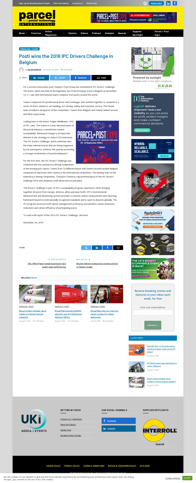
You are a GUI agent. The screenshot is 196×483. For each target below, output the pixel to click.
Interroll (160, 444)
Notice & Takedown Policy (122, 466)
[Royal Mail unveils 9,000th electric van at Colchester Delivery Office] (71, 294)
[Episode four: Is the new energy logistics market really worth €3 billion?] (136, 349)
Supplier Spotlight (138, 33)
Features (36, 33)
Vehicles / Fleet (29, 49)
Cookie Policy (53, 466)
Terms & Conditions (93, 466)
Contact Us (77, 3)
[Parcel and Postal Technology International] (37, 18)
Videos (84, 33)
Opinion (72, 33)
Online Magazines (51, 33)
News (22, 33)
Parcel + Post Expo (162, 33)
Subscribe (156, 3)
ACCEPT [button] (187, 478)
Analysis (109, 33)
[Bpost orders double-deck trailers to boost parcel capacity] (35, 294)
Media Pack (91, 3)
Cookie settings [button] (172, 478)
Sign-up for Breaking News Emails (34, 3)
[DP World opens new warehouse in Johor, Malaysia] (136, 366)
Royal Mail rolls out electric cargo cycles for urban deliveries (104, 313)
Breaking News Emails (70, 435)
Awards (122, 33)
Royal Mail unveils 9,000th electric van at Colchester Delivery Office (68, 313)
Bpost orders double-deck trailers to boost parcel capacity (32, 313)
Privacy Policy (72, 466)
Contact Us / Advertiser (71, 419)
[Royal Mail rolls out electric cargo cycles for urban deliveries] (107, 294)
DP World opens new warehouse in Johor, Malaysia (162, 364)
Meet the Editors (61, 3)
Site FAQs (145, 466)
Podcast (96, 33)
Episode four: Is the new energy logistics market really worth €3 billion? (161, 349)
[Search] (145, 3)
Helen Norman (34, 70)
